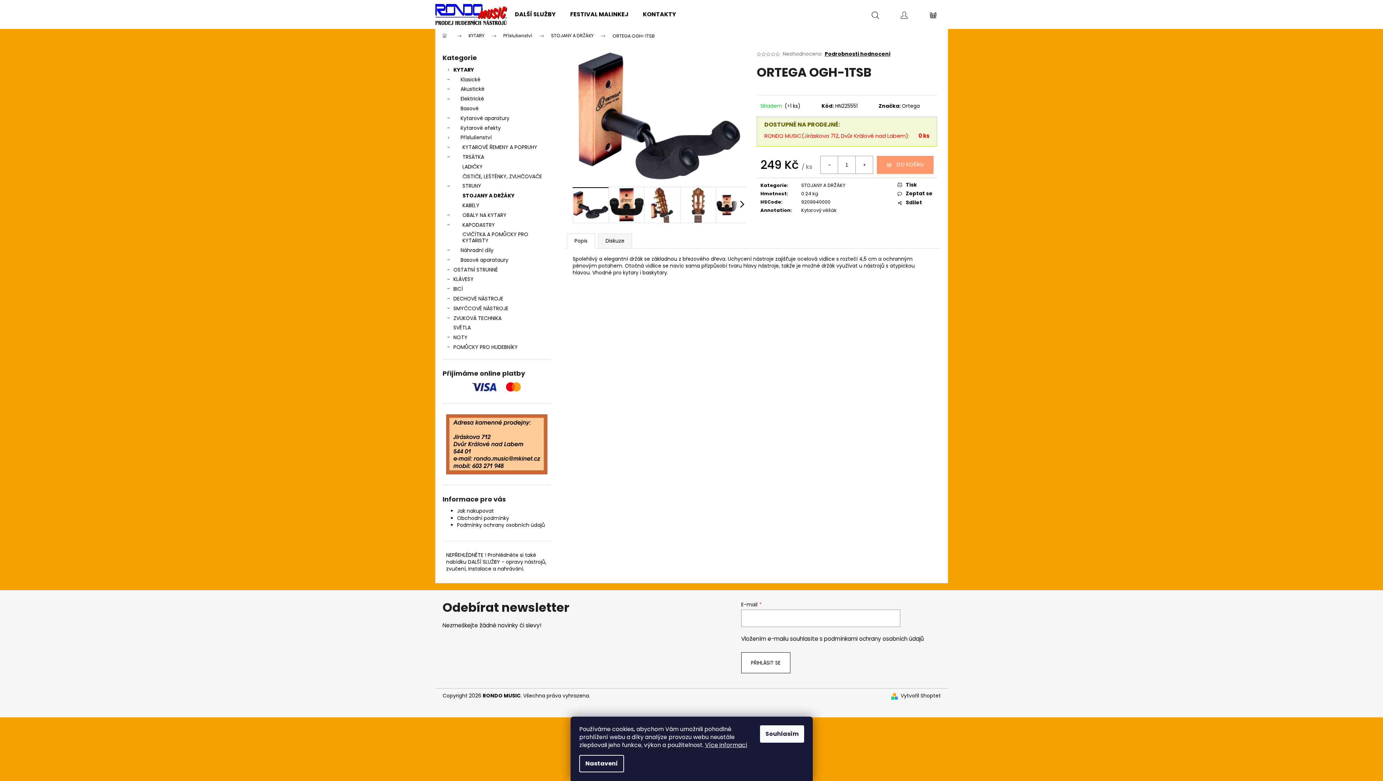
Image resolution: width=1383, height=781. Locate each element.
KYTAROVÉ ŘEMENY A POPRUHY (499, 147)
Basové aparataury (484, 260)
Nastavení (601, 763)
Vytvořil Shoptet (921, 695)
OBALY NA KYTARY (484, 215)
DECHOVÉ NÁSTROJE (478, 298)
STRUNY (471, 185)
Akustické (473, 89)
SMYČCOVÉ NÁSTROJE (480, 308)
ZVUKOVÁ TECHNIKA (477, 318)
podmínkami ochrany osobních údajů (874, 639)
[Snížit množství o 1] (829, 165)
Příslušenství (476, 137)
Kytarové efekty (481, 128)
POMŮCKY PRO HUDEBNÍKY (485, 347)
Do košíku (910, 164)
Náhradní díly (477, 250)
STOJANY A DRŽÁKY (488, 195)
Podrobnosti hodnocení (858, 54)
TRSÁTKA (473, 157)
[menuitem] (535, 14)
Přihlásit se (766, 662)
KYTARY (463, 69)
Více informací (726, 745)
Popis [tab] (581, 240)
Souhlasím (782, 734)
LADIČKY (472, 166)
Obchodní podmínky (483, 518)
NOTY (460, 337)
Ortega (911, 106)
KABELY (470, 205)
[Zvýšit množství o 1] (864, 165)
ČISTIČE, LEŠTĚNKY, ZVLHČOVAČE (502, 176)
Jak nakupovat (475, 511)
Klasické (471, 79)
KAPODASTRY (478, 225)
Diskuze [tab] (615, 240)
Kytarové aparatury (485, 118)
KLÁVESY (463, 279)
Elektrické (472, 98)
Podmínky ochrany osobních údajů (501, 525)
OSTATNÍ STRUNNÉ (475, 269)
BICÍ (458, 289)
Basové (470, 108)
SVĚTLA (462, 327)
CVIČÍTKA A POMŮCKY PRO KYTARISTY (495, 237)
